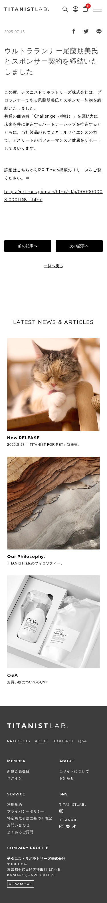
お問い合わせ (18, 825)
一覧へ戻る (53, 266)
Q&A (82, 741)
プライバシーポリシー (26, 811)
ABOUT (42, 741)
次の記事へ (79, 246)
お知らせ (66, 778)
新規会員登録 (18, 771)
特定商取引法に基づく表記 (29, 818)
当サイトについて (74, 771)
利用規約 (14, 804)
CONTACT (64, 741)
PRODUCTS (18, 741)
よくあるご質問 (20, 832)
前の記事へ (28, 246)
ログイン (14, 778)
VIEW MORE (20, 884)
